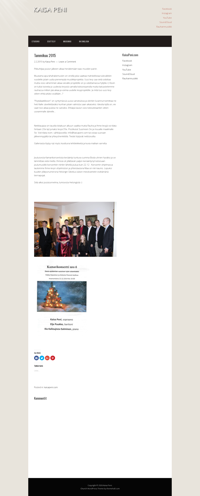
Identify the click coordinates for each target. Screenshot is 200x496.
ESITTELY (51, 41)
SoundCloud (165, 22)
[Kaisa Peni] (50, 11)
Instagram (167, 13)
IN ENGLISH (84, 41)
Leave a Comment (67, 61)
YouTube (167, 17)
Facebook (167, 8)
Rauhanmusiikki (164, 26)
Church (84, 488)
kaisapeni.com (51, 387)
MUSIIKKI (67, 41)
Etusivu (36, 41)
